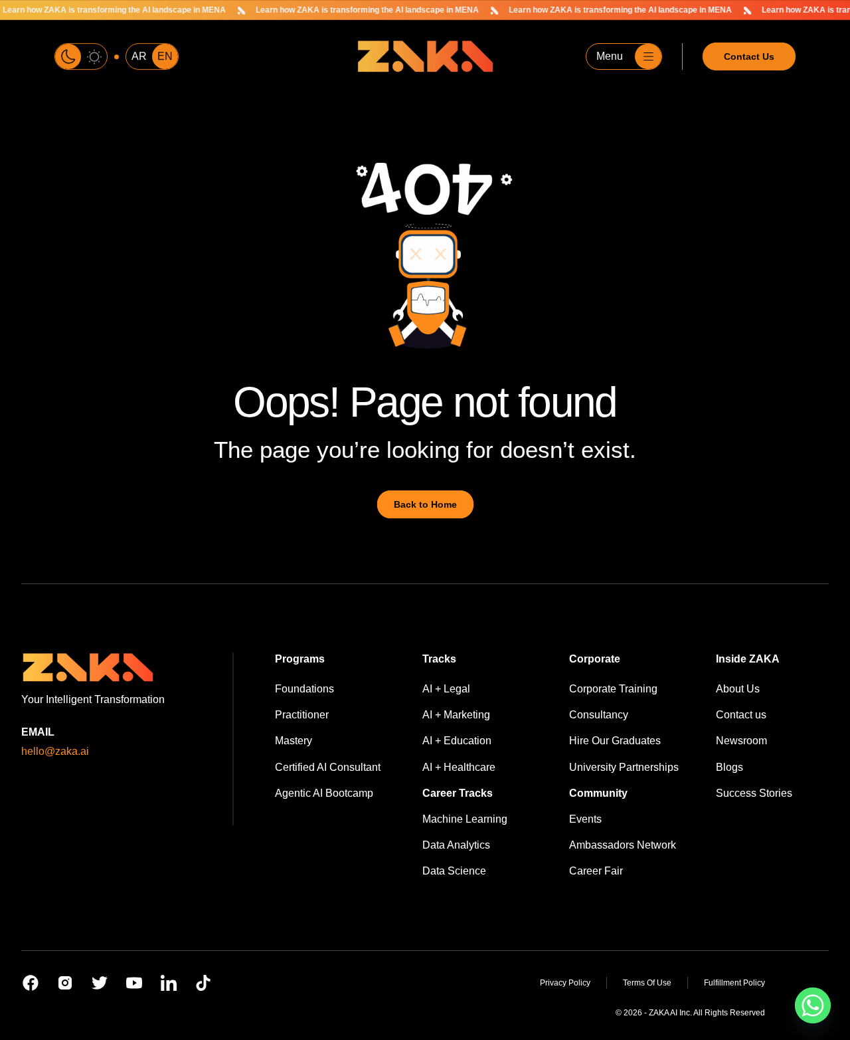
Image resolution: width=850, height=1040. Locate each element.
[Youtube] (134, 983)
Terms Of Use (647, 983)
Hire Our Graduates (615, 740)
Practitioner (302, 714)
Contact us (741, 714)
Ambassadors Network (622, 845)
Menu (609, 56)
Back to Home (425, 504)
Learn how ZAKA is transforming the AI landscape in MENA (347, 10)
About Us (738, 688)
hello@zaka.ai (55, 751)
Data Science (454, 871)
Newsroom (741, 740)
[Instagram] (65, 983)
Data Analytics (456, 845)
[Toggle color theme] (81, 56)
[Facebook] (30, 983)
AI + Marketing (456, 714)
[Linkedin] (168, 983)
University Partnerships (624, 767)
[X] (99, 983)
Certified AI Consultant (328, 767)
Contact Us (749, 56)
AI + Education (456, 740)
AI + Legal (446, 688)
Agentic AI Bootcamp (324, 793)
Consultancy (598, 714)
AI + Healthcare (458, 767)
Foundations (304, 688)
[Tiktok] (203, 983)
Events (585, 819)
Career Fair (596, 871)
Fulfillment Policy (734, 983)
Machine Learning (464, 819)
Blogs (729, 767)
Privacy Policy (565, 983)
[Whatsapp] (813, 1005)
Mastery (293, 740)
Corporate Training (613, 688)
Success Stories (754, 793)
